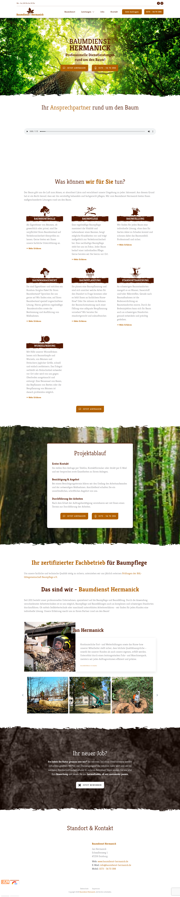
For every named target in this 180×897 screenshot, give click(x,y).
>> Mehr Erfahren (33, 248)
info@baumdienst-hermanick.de (115, 865)
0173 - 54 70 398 (107, 868)
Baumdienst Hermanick (87, 892)
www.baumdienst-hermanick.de (113, 861)
